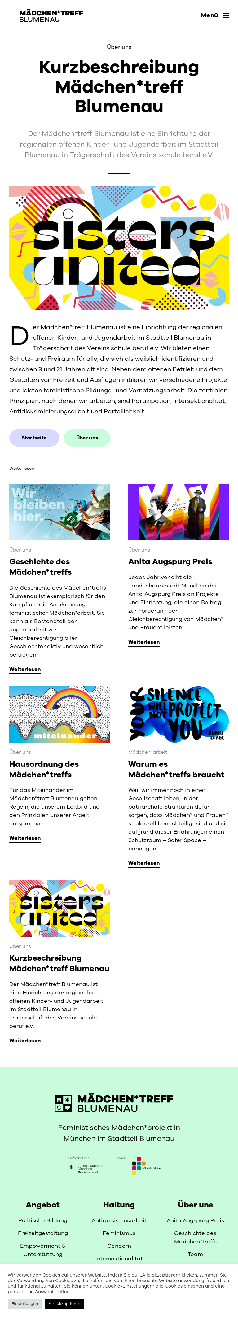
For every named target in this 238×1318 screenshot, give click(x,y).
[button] (215, 15)
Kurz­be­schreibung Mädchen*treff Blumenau (59, 963)
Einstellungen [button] (24, 1304)
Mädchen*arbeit (147, 752)
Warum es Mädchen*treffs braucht (176, 769)
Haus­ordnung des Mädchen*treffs (44, 769)
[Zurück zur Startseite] (47, 15)
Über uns (119, 47)
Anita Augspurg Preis (170, 561)
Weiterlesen (21, 468)
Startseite (34, 437)
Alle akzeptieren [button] (64, 1304)
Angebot (43, 1204)
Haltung (119, 1204)
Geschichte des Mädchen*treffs (40, 567)
